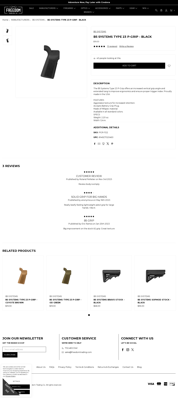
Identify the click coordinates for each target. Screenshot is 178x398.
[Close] (19, 392)
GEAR (132, 8)
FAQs (51, 367)
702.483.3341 (71, 348)
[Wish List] (39, 265)
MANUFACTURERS (47, 8)
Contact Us (128, 367)
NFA (144, 8)
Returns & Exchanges (108, 367)
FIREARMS (68, 8)
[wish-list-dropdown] (169, 66)
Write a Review (126, 46)
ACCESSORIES (101, 8)
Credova (105, 2)
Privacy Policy (64, 367)
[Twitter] (108, 143)
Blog (139, 367)
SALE (31, 8)
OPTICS (84, 8)
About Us (40, 367)
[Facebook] (94, 143)
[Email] (99, 143)
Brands (88, 12)
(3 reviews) (112, 46)
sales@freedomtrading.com (78, 352)
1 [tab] (89, 315)
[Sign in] (166, 10)
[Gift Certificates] (161, 10)
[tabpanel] (23, 283)
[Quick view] (39, 259)
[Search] (156, 10)
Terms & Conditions (84, 367)
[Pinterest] (112, 143)
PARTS (119, 8)
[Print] (103, 143)
